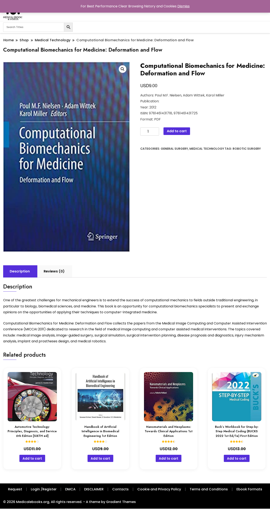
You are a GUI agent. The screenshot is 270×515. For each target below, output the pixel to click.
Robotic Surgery (247, 149)
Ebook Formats (249, 489)
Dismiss (183, 6)
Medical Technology (206, 149)
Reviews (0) (54, 271)
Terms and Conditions (209, 489)
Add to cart (177, 131)
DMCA (70, 489)
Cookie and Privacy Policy (159, 489)
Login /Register (44, 489)
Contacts (120, 489)
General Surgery (174, 149)
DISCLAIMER (94, 489)
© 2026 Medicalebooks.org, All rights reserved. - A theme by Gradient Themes (69, 501)
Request (15, 489)
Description (20, 271)
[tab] (19, 271)
